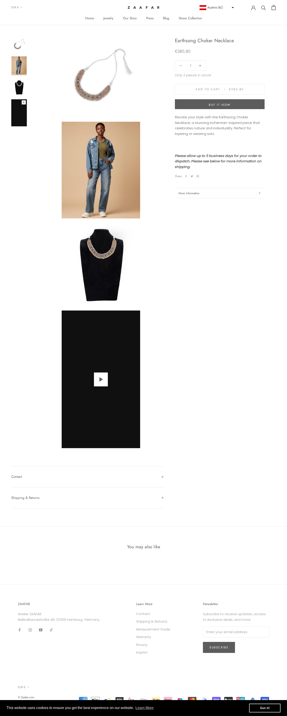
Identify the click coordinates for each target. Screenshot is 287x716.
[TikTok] (51, 629)
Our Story (130, 18)
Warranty (143, 636)
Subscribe (218, 647)
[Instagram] (30, 629)
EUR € (15, 7)
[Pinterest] (197, 176)
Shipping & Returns (25, 497)
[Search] (263, 7)
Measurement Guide (153, 629)
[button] (216, 7)
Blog (166, 18)
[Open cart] (274, 7)
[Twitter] (192, 176)
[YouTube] (40, 629)
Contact (16, 476)
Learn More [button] (144, 708)
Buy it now (220, 105)
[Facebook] (186, 176)
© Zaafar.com (26, 697)
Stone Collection (190, 18)
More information (189, 193)
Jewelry (108, 18)
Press (150, 18)
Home (89, 18)
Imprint (142, 652)
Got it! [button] (265, 708)
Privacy (142, 644)
